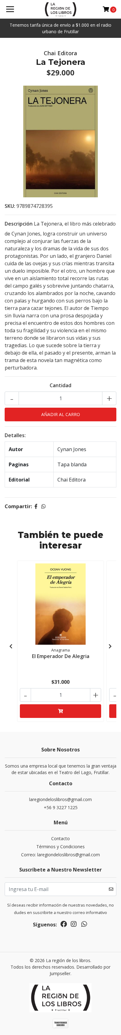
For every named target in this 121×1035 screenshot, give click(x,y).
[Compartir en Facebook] (36, 506)
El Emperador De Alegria (60, 656)
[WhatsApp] (84, 925)
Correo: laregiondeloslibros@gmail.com (60, 855)
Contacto (60, 838)
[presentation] (11, 646)
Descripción (19, 223)
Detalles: (15, 435)
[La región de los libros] (60, 9)
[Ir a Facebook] (63, 925)
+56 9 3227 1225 (61, 807)
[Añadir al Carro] (60, 711)
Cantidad (60, 385)
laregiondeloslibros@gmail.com (60, 799)
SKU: (10, 206)
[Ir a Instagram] (73, 925)
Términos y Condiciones (60, 846)
